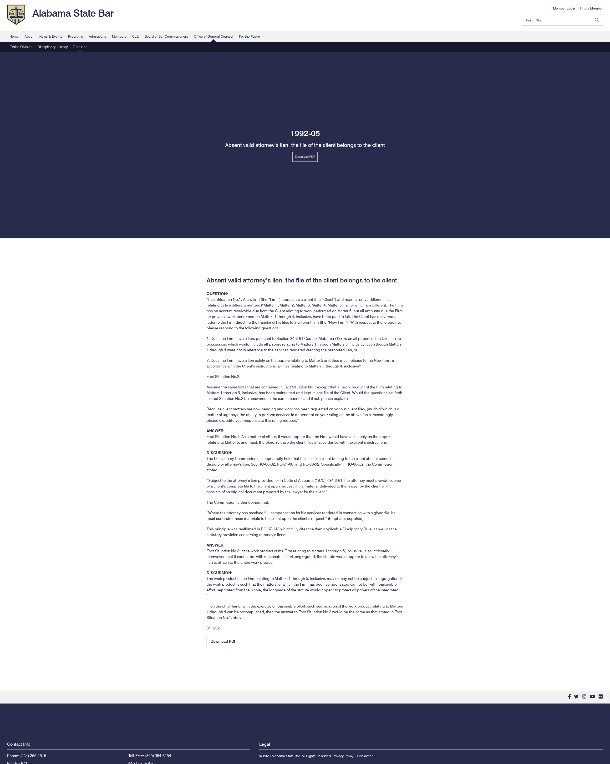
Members (119, 36)
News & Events (50, 36)
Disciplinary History (52, 47)
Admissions (97, 36)
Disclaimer (365, 756)
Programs (75, 36)
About (29, 36)
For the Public (249, 36)
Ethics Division (21, 47)
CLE (135, 36)
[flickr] (601, 696)
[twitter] (576, 696)
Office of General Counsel (213, 36)
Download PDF (305, 156)
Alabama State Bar (72, 13)
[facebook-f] (569, 696)
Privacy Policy (343, 756)
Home (14, 36)
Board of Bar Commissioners (166, 36)
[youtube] (592, 696)
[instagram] (584, 696)
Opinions (80, 47)
